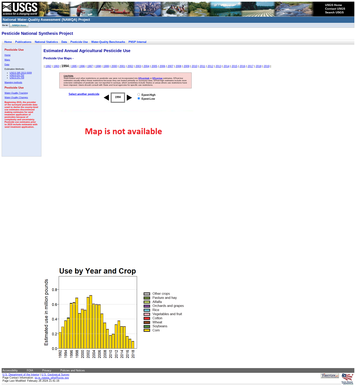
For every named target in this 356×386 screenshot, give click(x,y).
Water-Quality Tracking (16, 93)
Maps (7, 59)
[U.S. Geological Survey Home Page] (20, 15)
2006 (162, 66)
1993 (56, 66)
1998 (98, 66)
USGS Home (333, 5)
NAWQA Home (18, 25)
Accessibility (10, 370)
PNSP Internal (137, 41)
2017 (250, 66)
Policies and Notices (72, 370)
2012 (210, 66)
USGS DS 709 (17, 77)
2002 (130, 66)
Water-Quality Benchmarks (108, 41)
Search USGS (334, 12)
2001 (122, 66)
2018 (258, 66)
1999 (106, 66)
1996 (82, 66)
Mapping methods (13, 82)
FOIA (30, 370)
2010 (194, 66)
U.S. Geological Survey (55, 374)
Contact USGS (335, 8)
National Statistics (46, 41)
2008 (178, 66)
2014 (226, 66)
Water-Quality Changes (16, 97)
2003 (138, 66)
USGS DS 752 (17, 75)
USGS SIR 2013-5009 (21, 72)
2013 (218, 66)
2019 (266, 66)
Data (64, 41)
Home (8, 41)
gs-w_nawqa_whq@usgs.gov (52, 377)
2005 (154, 66)
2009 (186, 66)
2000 (114, 66)
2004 (146, 66)
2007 (170, 66)
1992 (48, 66)
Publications (23, 41)
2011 (202, 66)
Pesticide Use (79, 41)
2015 (234, 66)
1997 (90, 66)
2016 (242, 66)
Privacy (46, 370)
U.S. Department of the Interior (20, 374)
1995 (74, 66)
